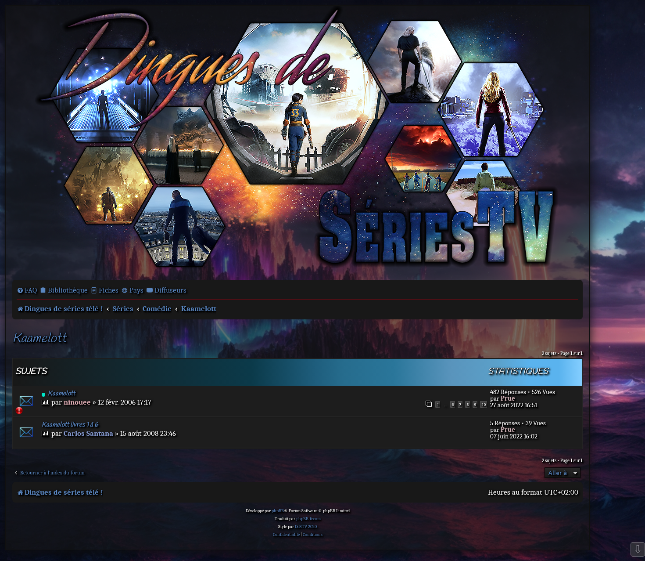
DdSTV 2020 (306, 526)
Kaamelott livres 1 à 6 (70, 424)
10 (483, 404)
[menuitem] (27, 290)
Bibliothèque (68, 290)
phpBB (278, 511)
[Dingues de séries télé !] (297, 142)
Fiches (108, 290)
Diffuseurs (170, 290)
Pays (136, 290)
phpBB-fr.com (308, 518)
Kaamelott (39, 339)
